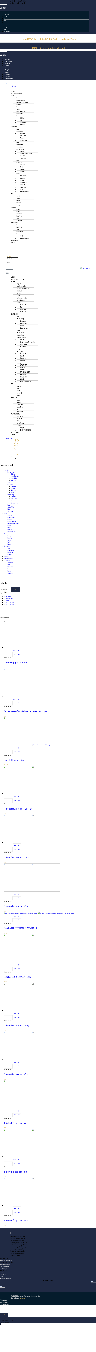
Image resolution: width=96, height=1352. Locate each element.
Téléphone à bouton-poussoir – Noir (16, 906)
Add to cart (14, 651)
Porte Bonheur (11, 517)
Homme (9, 571)
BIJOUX (12, 96)
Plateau (13, 501)
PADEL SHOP (7, 560)
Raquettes (10, 567)
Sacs (9, 548)
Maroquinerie (7, 546)
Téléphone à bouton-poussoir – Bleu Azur (18, 808)
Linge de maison (11, 472)
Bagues (9, 525)
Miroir (9, 509)
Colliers (9, 528)
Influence (22, 1298)
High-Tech (10, 484)
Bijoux (5, 513)
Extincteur (13, 497)
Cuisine (13, 474)
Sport (9, 482)
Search (15, 589)
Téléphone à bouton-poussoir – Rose (16, 1074)
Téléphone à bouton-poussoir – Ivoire (16, 857)
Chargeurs (13, 488)
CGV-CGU (2, 1304)
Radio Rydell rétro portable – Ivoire (16, 1220)
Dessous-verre (23, 140)
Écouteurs (13, 490)
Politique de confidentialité (4, 1301)
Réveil (12, 492)
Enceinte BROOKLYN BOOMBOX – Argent (17, 977)
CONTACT (13, 242)
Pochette (10, 554)
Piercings (10, 519)
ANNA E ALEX (23, 125)
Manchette (10, 552)
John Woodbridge (7, 31)
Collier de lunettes (12, 532)
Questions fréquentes (6, 1261)
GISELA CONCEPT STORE (16, 93)
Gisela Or (10, 515)
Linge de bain (14, 478)
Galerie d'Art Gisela (8, 558)
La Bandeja (3, 1268)
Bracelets (10, 530)
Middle (9, 544)
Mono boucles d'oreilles (13, 523)
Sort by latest (6, 600)
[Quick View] (10, 654)
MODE (12, 194)
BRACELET (6, 556)
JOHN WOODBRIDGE (25, 192)
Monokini (10, 538)
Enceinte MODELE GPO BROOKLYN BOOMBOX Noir (20, 928)
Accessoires (23, 158)
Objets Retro (11, 507)
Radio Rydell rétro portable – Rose (15, 1171)
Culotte (9, 540)
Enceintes (13, 486)
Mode (5, 534)
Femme (9, 569)
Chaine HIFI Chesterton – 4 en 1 (14, 760)
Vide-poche (14, 499)
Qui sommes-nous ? (5, 1264)
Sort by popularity (7, 596)
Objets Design (11, 495)
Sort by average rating (8, 598)
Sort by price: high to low (9, 604)
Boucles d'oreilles (12, 521)
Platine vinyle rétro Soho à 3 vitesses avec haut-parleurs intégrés (25, 711)
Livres (9, 505)
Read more (15, 748)
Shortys (9, 536)
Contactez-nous (4, 1266)
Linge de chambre (15, 476)
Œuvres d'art (11, 511)
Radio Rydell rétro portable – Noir (15, 1123)
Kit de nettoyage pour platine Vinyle (16, 662)
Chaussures (10, 573)
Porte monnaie (11, 550)
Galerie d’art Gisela (5, 1278)
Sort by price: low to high (9, 602)
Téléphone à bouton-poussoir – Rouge (16, 1025)
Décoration (6, 470)
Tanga (9, 542)
